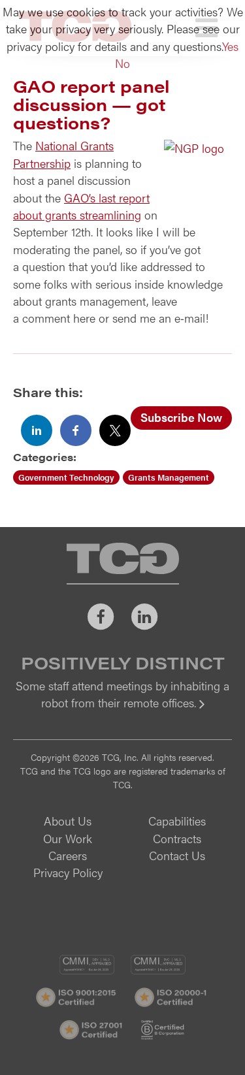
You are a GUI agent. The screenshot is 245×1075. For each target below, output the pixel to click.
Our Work (67, 838)
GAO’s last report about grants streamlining (81, 206)
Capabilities (177, 820)
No (122, 63)
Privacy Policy (68, 872)
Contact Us (177, 855)
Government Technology (66, 477)
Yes (230, 46)
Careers (67, 855)
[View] (122, 711)
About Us (67, 820)
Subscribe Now (181, 417)
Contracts (177, 838)
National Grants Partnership (63, 153)
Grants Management (168, 477)
